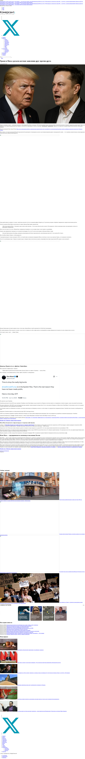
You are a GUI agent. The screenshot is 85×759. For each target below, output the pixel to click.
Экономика (7, 42)
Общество (7, 43)
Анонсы (4, 54)
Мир (5, 46)
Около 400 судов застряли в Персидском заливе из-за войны (18, 630)
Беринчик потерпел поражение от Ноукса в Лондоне (17, 629)
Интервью (4, 52)
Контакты (4, 757)
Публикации (4, 48)
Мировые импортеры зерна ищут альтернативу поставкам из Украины (31, 684)
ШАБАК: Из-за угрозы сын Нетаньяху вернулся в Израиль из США (20, 628)
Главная (3, 37)
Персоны (4, 751)
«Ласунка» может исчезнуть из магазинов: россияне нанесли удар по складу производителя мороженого (38, 699)
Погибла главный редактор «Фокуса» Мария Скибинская (18, 634)
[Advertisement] (34, 460)
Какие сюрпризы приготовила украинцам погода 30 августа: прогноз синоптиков (23, 631)
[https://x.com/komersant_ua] (11, 35)
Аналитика (7, 50)
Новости (4, 38)
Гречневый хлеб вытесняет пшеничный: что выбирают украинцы (31, 649)
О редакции (4, 755)
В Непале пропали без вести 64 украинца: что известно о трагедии (20, 632)
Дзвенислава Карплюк (4, 450)
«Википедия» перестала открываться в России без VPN (18, 627)
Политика (7, 41)
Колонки (4, 53)
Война (6, 39)
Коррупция (7, 44)
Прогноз (6, 51)
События (6, 40)
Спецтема (6, 49)
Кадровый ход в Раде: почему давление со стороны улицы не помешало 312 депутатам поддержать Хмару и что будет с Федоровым (44, 672)
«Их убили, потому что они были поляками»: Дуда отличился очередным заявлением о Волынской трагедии (39, 662)
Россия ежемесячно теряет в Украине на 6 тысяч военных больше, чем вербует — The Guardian (25, 633)
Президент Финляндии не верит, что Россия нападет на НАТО (19, 626)
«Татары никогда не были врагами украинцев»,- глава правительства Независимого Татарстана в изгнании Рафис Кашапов (42, 711)
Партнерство (4, 756)
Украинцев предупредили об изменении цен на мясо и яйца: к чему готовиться (22, 624)
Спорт (6, 47)
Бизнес (6, 45)
